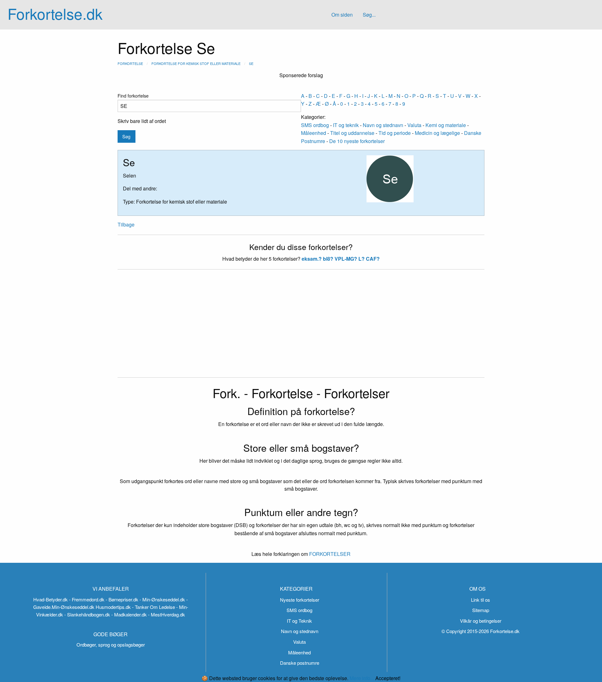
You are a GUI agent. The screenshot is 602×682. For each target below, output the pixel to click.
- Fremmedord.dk (86, 599)
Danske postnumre (299, 662)
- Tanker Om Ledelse (153, 607)
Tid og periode (394, 132)
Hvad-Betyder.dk (50, 599)
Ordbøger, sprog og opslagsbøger (111, 644)
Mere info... (362, 678)
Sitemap (480, 610)
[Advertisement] (301, 327)
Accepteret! (387, 678)
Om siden (342, 14)
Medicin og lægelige (437, 132)
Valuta (414, 125)
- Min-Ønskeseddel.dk (162, 599)
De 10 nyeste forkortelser (357, 141)
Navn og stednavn (383, 125)
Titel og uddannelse (352, 132)
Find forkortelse (133, 96)
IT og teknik (346, 125)
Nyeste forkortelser (299, 599)
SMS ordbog (315, 125)
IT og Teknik (299, 620)
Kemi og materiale (445, 125)
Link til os (480, 599)
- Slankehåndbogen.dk (87, 614)
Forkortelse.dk (55, 13)
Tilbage (126, 224)
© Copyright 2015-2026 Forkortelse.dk (480, 631)
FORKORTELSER (329, 553)
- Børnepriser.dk (122, 599)
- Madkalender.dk (129, 614)
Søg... (369, 14)
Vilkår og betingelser (480, 620)
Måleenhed (313, 132)
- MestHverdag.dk (166, 614)
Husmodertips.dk (113, 607)
